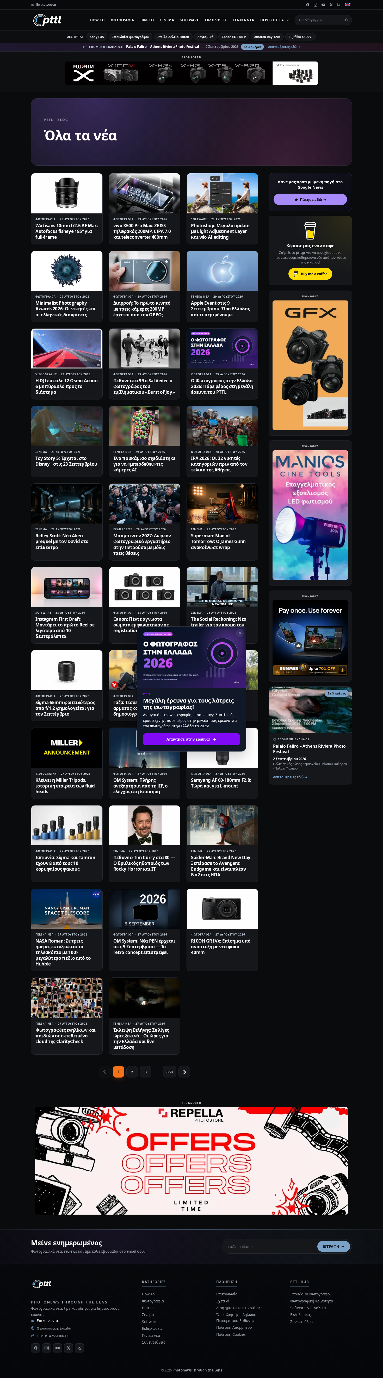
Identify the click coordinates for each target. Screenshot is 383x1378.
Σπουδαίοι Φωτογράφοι (310, 1293)
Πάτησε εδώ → (313, 199)
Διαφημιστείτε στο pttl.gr (238, 1307)
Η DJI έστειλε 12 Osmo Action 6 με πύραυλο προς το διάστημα (66, 386)
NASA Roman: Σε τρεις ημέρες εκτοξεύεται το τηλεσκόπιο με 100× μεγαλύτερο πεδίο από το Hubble (63, 952)
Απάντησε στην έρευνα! (188, 739)
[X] (331, 4)
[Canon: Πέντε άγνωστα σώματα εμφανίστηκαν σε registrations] (144, 587)
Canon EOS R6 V (234, 37)
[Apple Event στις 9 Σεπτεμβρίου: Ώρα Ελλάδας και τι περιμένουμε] (222, 271)
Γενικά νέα (243, 20)
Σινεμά (167, 20)
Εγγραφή (331, 1246)
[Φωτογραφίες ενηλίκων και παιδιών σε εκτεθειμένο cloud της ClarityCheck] (66, 998)
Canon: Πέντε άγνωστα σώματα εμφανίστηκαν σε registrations (141, 624)
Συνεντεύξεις (153, 1342)
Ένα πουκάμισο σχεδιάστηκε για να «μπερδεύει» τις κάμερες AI (144, 464)
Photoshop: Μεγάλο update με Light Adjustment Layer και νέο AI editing (220, 231)
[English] (347, 4)
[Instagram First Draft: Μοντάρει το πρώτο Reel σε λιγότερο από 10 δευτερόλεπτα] (66, 587)
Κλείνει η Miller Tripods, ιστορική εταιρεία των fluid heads (65, 786)
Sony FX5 (97, 37)
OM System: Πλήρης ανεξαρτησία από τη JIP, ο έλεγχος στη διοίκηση (140, 786)
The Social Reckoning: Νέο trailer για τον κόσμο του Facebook (218, 624)
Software (189, 20)
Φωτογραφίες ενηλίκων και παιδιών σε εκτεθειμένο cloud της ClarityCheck (65, 1035)
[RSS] (339, 4)
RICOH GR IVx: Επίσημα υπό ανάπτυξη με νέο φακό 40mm (221, 946)
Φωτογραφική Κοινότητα (311, 1301)
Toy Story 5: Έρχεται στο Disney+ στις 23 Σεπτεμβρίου (66, 461)
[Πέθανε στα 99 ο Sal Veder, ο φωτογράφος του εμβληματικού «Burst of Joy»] (144, 348)
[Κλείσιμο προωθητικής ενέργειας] (240, 633)
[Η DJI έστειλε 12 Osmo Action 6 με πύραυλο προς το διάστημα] (66, 348)
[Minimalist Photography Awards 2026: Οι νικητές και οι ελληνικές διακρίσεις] (66, 271)
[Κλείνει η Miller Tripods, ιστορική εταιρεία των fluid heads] (66, 748)
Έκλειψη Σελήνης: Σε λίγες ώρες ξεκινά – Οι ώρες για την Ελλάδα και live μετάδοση (141, 1038)
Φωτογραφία (122, 20)
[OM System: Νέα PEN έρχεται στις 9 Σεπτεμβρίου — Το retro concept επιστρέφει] (144, 909)
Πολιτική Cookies (231, 1334)
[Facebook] (307, 4)
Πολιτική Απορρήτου (234, 1327)
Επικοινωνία (47, 1320)
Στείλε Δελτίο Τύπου (173, 37)
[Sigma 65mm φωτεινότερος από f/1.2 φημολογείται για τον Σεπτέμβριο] (66, 670)
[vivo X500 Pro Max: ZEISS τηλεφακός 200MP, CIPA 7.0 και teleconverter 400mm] (144, 193)
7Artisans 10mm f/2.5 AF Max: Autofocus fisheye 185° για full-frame (66, 231)
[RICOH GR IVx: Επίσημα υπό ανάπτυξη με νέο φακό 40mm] (222, 909)
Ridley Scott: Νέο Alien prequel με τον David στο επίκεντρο (62, 541)
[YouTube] (323, 4)
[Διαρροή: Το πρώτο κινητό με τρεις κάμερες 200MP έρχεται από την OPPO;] (144, 271)
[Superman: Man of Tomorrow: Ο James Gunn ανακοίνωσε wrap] (222, 504)
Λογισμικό (205, 37)
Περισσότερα (272, 20)
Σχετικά (222, 1301)
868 (169, 1071)
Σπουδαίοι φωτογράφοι (130, 37)
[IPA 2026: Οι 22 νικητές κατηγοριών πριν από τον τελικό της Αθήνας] (222, 426)
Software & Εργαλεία (308, 1307)
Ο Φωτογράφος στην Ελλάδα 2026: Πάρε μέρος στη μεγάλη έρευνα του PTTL (222, 386)
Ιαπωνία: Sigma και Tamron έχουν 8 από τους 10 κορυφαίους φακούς (65, 863)
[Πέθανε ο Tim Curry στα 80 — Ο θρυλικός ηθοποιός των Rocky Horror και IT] (144, 825)
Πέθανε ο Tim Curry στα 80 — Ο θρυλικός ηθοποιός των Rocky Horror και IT (144, 863)
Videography (46, 374)
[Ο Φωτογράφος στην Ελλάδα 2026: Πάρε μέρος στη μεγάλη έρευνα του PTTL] (222, 348)
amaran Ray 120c (267, 37)
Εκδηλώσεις (216, 20)
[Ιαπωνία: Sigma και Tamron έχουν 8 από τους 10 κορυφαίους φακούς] (66, 825)
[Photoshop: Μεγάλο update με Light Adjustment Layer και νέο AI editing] (222, 193)
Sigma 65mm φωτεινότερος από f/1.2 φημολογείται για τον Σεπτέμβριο (65, 708)
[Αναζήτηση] (347, 20)
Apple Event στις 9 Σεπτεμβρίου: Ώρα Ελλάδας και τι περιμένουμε (220, 308)
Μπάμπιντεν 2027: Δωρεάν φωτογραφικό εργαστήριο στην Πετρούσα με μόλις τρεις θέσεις (142, 544)
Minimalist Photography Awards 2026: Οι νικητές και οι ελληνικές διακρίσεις (65, 308)
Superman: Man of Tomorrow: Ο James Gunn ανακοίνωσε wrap (218, 541)
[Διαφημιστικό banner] (191, 73)
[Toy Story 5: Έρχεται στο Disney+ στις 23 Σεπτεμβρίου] (66, 426)
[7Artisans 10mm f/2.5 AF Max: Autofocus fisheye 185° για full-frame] (66, 193)
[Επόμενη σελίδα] (184, 1072)
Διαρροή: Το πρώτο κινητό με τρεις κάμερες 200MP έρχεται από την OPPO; (142, 308)
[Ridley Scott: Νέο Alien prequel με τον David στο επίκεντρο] (66, 504)
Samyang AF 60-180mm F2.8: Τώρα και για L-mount (221, 783)
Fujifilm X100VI (301, 37)
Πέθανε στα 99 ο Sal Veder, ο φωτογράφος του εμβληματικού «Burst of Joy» (144, 386)
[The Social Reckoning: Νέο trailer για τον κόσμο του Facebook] (222, 587)
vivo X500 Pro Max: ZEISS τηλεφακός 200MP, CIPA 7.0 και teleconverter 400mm (142, 231)
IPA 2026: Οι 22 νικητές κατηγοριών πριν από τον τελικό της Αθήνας (219, 464)
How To (97, 20)
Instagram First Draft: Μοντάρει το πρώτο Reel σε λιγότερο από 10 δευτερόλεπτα (65, 627)
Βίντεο (147, 20)
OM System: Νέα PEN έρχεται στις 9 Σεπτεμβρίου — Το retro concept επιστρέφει (144, 946)
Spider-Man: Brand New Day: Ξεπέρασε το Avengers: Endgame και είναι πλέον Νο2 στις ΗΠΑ (221, 866)
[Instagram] (315, 4)
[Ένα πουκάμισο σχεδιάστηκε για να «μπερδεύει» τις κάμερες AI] (144, 426)
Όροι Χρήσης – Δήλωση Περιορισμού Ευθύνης (236, 1317)
